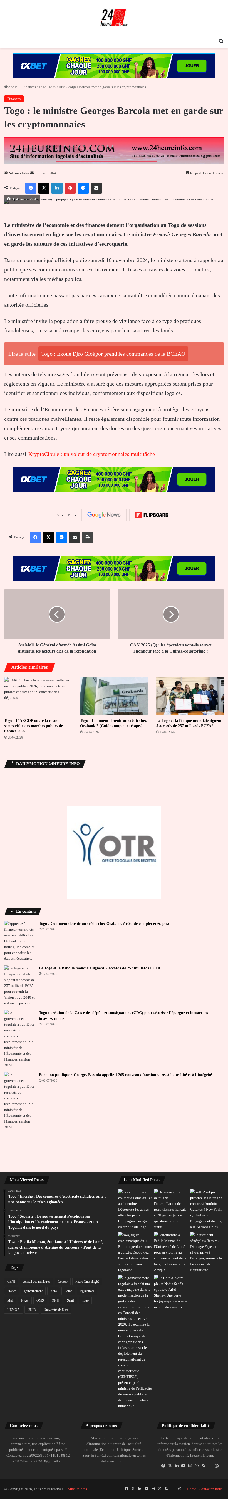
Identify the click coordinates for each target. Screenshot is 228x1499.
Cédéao (63, 1282)
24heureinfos (77, 1489)
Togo (85, 1300)
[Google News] (104, 515)
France (11, 1291)
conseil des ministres (36, 1282)
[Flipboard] (151, 515)
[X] (170, 1465)
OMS (40, 1300)
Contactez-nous (210, 1489)
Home (191, 1489)
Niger (25, 1300)
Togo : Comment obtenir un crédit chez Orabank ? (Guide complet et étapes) (104, 924)
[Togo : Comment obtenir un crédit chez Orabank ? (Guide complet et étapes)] (114, 696)
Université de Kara (56, 1310)
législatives (87, 1291)
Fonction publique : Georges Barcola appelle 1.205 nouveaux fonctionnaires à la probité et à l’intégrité (125, 1075)
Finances (29, 87)
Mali (10, 1300)
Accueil (14, 87)
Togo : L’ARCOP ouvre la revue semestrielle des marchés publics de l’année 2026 (33, 725)
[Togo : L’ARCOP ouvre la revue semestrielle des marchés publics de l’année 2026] (38, 696)
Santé (70, 1300)
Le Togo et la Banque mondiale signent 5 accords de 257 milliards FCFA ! (101, 968)
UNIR (32, 1310)
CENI (11, 1282)
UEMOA (13, 1310)
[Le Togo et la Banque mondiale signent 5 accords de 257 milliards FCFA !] (190, 696)
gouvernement (33, 1291)
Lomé (68, 1291)
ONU (55, 1300)
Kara (53, 1291)
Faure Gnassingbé (87, 1282)
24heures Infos (18, 173)
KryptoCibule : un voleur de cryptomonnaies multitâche (91, 454)
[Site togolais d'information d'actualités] (114, 18)
